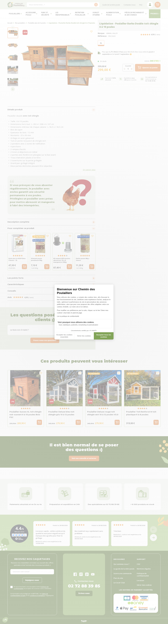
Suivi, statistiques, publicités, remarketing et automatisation (78, 325)
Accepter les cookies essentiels (64, 336)
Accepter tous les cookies (103, 336)
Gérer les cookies (84, 336)
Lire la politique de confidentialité (68, 316)
